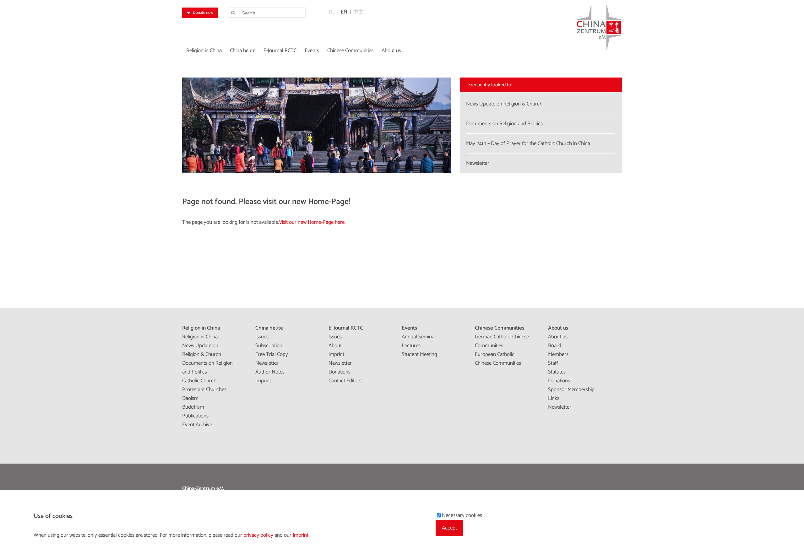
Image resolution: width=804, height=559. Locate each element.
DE (332, 12)
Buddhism (193, 407)
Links (553, 398)
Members (558, 354)
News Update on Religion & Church (201, 350)
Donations (339, 372)
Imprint (263, 380)
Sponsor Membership (571, 389)
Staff (553, 363)
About (335, 345)
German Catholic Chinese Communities (502, 341)
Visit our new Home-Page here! (312, 222)
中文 (358, 12)
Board (554, 345)
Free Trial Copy (271, 354)
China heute (269, 328)
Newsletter (267, 363)
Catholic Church (199, 380)
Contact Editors (345, 380)
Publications (195, 415)
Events (409, 328)
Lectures (411, 345)
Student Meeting (419, 354)
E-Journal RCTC (346, 328)
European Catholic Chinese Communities (498, 359)
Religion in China (201, 328)
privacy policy (258, 535)
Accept (449, 528)
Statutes (557, 372)
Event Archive (197, 424)
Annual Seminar (419, 336)
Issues (262, 336)
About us (558, 328)
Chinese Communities (499, 328)
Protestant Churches (204, 389)
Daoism (190, 398)
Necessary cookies (462, 515)
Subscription (268, 345)
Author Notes (270, 372)
